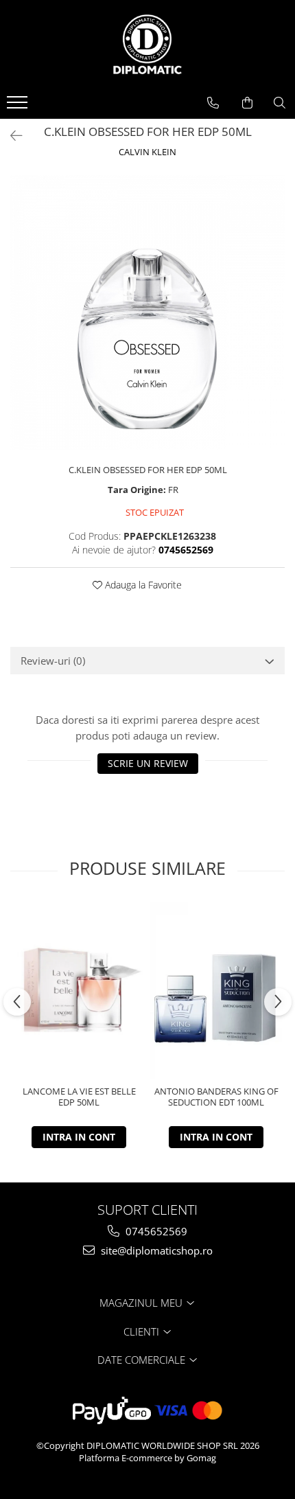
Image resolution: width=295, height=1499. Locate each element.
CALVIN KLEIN (147, 152)
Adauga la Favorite (142, 584)
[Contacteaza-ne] (213, 103)
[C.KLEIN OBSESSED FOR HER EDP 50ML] (147, 312)
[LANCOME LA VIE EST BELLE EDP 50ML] (79, 990)
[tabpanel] (147, 312)
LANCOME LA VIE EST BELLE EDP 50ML (79, 1097)
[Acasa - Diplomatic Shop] (147, 44)
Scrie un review (148, 763)
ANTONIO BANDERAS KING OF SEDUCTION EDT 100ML (216, 1097)
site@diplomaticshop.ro (155, 1250)
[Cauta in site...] (279, 103)
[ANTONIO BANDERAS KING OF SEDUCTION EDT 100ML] (216, 990)
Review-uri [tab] (53, 660)
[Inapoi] (10, 135)
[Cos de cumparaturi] (247, 103)
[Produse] (19, 106)
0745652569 (155, 1231)
